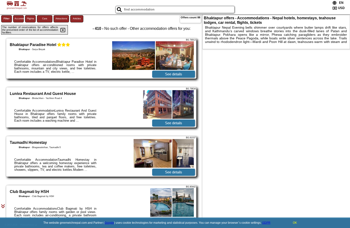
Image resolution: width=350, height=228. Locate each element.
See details (173, 74)
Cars (44, 18)
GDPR (266, 222)
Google (109, 222)
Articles (77, 18)
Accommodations (19, 18)
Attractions (61, 18)
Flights (30, 18)
